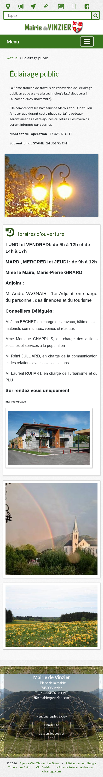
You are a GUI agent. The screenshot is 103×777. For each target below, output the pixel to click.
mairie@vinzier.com (54, 698)
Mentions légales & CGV (51, 716)
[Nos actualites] (20, 6)
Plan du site (51, 725)
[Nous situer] (8, 6)
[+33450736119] (73, 5)
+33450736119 (54, 693)
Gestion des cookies (52, 733)
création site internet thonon (74, 767)
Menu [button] (13, 41)
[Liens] (46, 6)
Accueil (13, 57)
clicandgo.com (51, 771)
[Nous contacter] (33, 6)
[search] (47, 15)
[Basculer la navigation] (87, 41)
